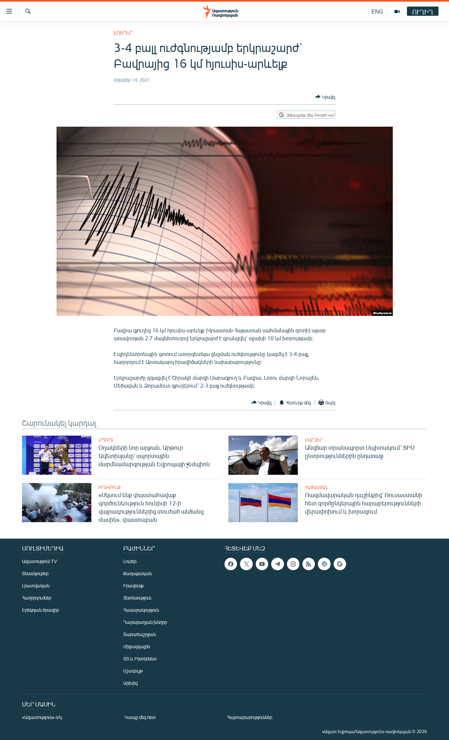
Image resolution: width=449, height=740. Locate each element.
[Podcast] (324, 564)
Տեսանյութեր (35, 573)
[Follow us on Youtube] (262, 564)
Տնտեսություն (137, 597)
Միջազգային (136, 646)
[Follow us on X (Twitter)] (246, 564)
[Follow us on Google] (340, 564)
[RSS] (308, 564)
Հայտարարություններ (249, 717)
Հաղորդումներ (36, 597)
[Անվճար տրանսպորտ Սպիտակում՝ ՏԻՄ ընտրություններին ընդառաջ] (263, 455)
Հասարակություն (141, 610)
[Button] (325, 97)
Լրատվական (35, 585)
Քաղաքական (137, 573)
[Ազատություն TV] (397, 11)
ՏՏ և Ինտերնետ (140, 658)
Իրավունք (110, 487)
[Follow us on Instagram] (293, 564)
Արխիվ (130, 683)
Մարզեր (313, 440)
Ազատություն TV (39, 561)
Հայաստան (316, 487)
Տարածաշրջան (139, 634)
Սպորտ (106, 440)
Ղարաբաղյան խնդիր (145, 622)
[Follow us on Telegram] (277, 564)
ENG (377, 11)
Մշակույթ (133, 671)
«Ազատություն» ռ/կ (42, 717)
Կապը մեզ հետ (140, 717)
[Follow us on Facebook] (231, 564)
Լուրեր (123, 33)
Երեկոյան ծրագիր (40, 610)
